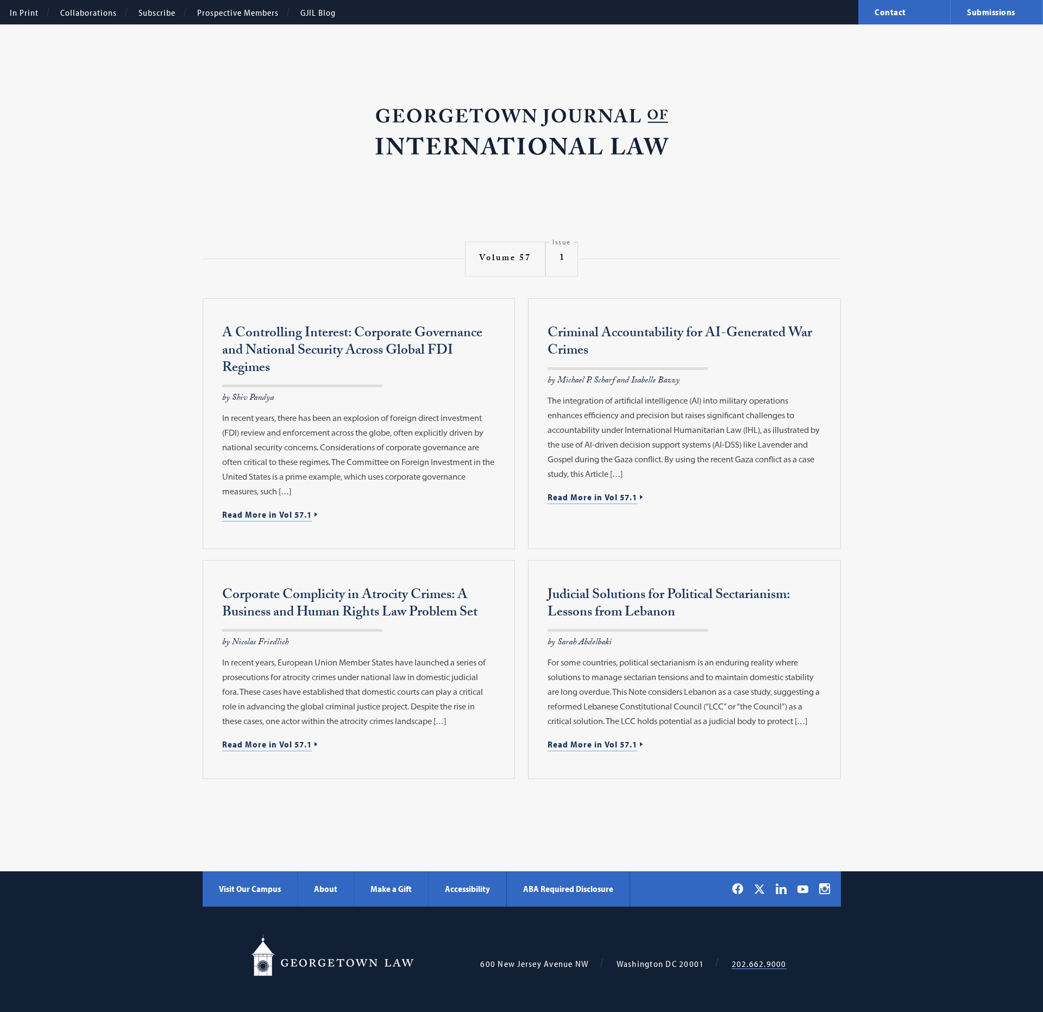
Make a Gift (391, 889)
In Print (24, 12)
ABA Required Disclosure (568, 889)
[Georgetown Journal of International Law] (522, 132)
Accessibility (467, 889)
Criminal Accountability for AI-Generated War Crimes (680, 343)
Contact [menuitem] (890, 12)
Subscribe (157, 12)
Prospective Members (238, 12)
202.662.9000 (759, 964)
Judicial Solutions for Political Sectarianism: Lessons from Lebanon (669, 604)
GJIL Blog (318, 12)
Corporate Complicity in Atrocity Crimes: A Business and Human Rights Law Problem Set (349, 604)
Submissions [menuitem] (991, 12)
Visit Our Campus (250, 889)
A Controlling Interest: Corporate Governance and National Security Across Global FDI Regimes (352, 352)
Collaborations (88, 12)
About (325, 889)
